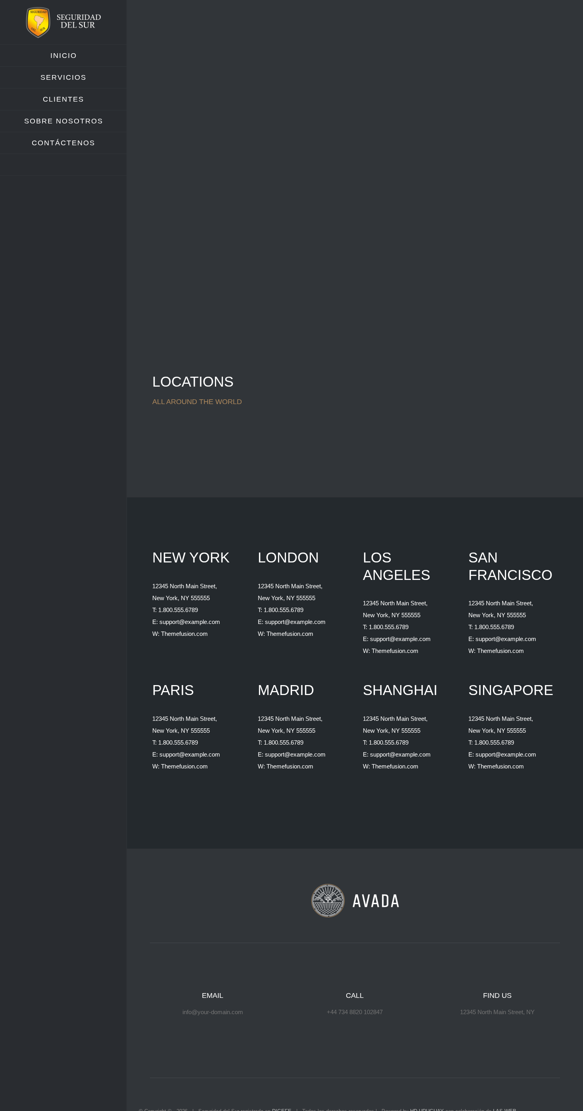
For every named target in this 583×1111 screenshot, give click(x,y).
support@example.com (189, 621)
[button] (63, 165)
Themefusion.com (184, 633)
